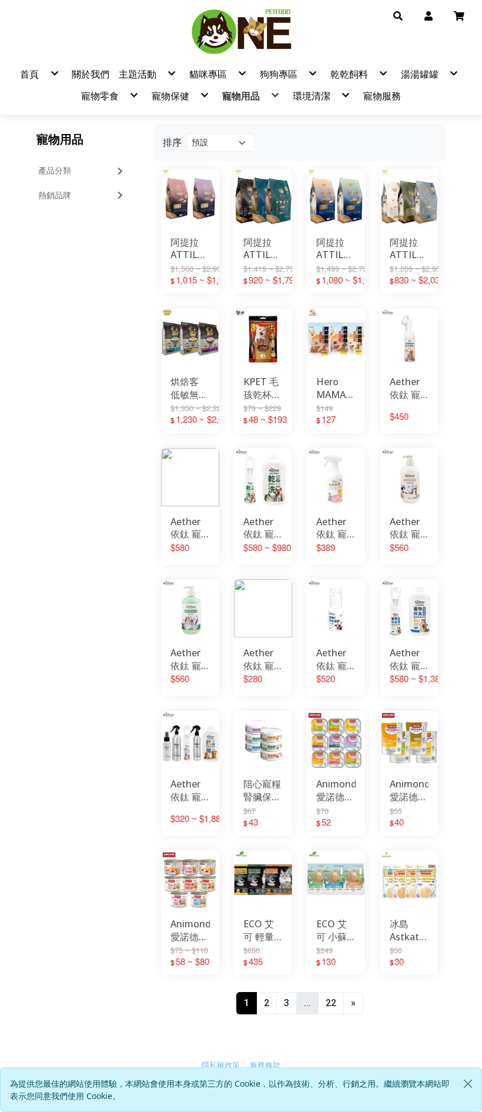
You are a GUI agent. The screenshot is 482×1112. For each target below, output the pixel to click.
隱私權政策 (221, 1065)
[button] (398, 15)
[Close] (467, 1084)
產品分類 (54, 170)
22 (331, 1003)
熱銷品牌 (54, 195)
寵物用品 (59, 139)
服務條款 (265, 1065)
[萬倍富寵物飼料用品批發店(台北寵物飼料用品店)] (240, 31)
